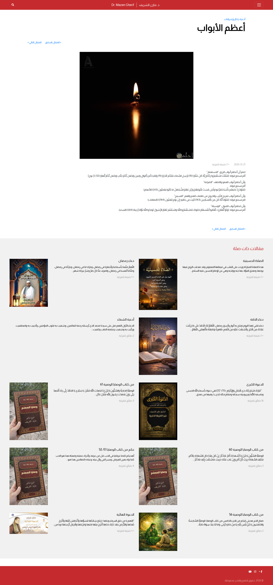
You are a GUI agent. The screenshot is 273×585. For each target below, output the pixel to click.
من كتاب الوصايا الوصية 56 (246, 514)
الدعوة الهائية (125, 514)
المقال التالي (35, 42)
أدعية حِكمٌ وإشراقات (234, 19)
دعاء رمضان (126, 260)
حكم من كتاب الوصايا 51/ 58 (116, 449)
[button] (261, 572)
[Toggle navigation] (259, 5)
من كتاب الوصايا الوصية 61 (117, 384)
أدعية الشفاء (125, 319)
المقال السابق (52, 42)
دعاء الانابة (257, 319)
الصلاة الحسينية (253, 260)
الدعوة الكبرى (255, 384)
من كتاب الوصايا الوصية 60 (246, 449)
